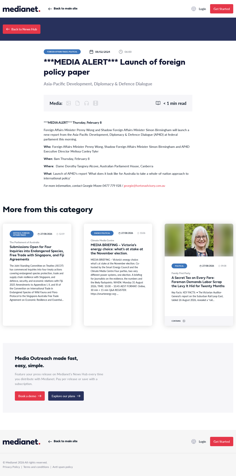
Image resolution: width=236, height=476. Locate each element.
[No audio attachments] (86, 103)
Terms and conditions (36, 467)
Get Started (222, 9)
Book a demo (27, 396)
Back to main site (65, 8)
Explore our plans (63, 396)
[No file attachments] (77, 103)
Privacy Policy (11, 467)
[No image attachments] (68, 103)
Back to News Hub (24, 29)
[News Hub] (21, 8)
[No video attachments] (95, 103)
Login (202, 9)
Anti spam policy (63, 467)
